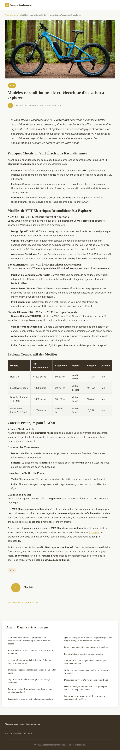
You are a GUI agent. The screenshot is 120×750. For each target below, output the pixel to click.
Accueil (8, 15)
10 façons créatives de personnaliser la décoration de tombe (87, 671)
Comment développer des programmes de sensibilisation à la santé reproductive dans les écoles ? (29, 640)
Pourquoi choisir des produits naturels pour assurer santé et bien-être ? (31, 690)
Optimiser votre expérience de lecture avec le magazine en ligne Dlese (84, 697)
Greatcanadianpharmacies (22, 724)
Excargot (94, 532)
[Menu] (112, 5)
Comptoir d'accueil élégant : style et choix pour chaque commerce (85, 662)
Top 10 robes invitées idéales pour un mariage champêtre (29, 681)
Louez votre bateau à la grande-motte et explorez (86, 647)
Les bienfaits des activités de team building (83, 654)
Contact (28, 733)
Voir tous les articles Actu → (23, 602)
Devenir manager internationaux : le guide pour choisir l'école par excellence (86, 688)
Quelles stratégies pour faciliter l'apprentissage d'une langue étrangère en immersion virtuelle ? (88, 639)
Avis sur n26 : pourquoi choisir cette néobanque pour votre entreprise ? (30, 661)
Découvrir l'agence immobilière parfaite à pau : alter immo (32, 671)
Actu (15, 15)
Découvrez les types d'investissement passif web (86, 680)
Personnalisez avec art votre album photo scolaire (30, 699)
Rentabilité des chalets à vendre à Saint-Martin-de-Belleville (31, 652)
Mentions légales (13, 733)
